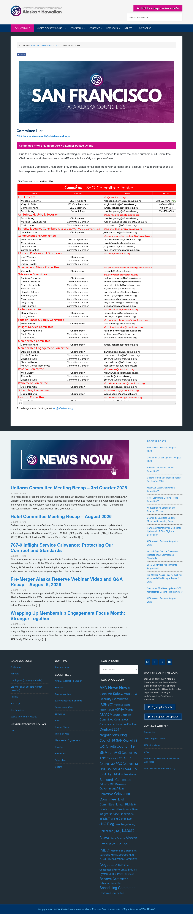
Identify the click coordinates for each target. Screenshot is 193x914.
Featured (123, 784)
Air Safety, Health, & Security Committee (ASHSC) (118, 698)
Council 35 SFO (119, 758)
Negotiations (110, 864)
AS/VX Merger (110, 714)
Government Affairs (64, 707)
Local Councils (118, 838)
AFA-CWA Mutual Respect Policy (159, 768)
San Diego (16, 703)
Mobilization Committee (123, 859)
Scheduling (60, 760)
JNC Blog (107, 823)
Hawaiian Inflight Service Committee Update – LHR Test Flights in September (164, 531)
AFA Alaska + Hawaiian (36, 10)
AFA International (152, 745)
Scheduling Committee (117, 887)
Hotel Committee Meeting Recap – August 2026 (61, 516)
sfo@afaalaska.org (63, 408)
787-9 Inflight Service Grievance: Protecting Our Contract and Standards (62, 547)
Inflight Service (62, 733)
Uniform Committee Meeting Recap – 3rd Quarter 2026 (69, 487)
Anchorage (16, 666)
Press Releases (125, 874)
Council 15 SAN (111, 740)
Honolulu (15, 673)
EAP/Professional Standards (68, 700)
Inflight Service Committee (117, 814)
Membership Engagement (67, 740)
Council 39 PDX (111, 763)
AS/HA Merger (124, 709)
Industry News (130, 809)
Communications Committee (113, 724)
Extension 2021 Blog (110, 784)
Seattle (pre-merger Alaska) (24, 716)
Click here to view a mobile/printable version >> (43, 136)
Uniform (59, 766)
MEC (13, 730)
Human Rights (62, 726)
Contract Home (62, 666)
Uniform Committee (112, 893)
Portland (15, 696)
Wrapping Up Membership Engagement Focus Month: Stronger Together (68, 615)
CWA (146, 751)
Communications (63, 694)
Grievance (60, 713)
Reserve (59, 746)
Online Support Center (154, 738)
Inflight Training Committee (116, 818)
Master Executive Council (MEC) (118, 844)
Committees (121, 719)
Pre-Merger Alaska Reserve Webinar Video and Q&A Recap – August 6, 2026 (67, 581)
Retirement (60, 753)
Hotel (57, 720)
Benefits (59, 687)
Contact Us (149, 731)
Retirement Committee (110, 882)
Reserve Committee (114, 878)
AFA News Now (113, 687)
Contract (132, 724)
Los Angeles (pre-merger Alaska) (26, 680)
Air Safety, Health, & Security (68, 680)
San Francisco (17, 709)
